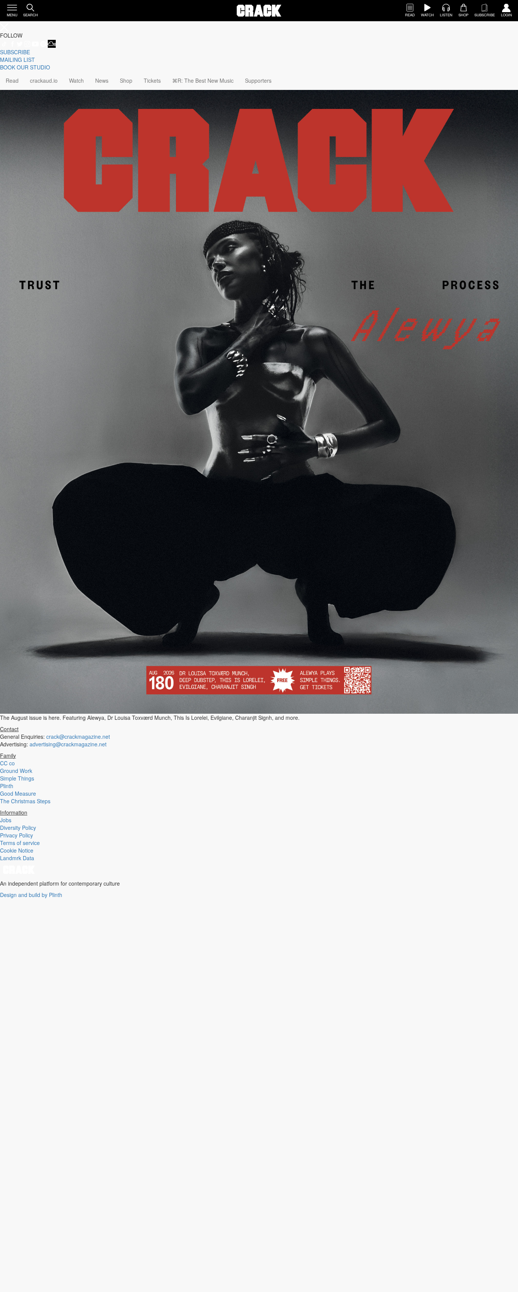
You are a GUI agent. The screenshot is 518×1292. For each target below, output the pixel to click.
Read (12, 80)
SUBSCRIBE (15, 52)
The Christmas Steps (25, 801)
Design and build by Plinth (31, 895)
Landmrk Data (17, 858)
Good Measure (18, 793)
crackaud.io (44, 80)
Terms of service (20, 843)
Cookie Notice (16, 850)
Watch (76, 80)
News (101, 80)
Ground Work (16, 770)
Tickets (152, 80)
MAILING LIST (17, 59)
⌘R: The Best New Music (203, 80)
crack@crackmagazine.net (78, 736)
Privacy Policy (16, 835)
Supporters (258, 80)
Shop (126, 80)
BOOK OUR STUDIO (25, 67)
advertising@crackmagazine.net (68, 744)
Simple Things (17, 778)
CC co (7, 763)
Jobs (5, 820)
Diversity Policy (18, 827)
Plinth (6, 786)
